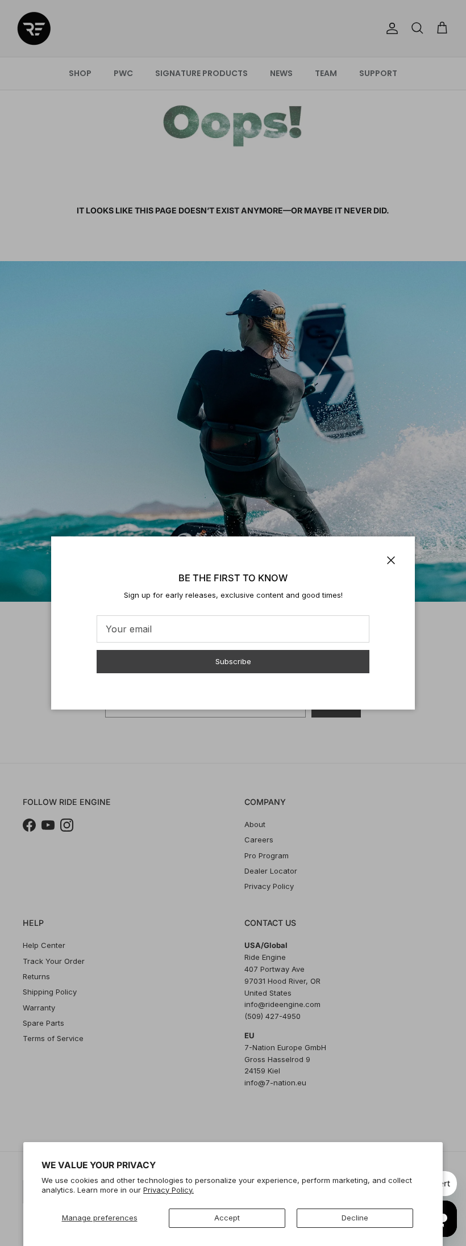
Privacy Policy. (168, 1189)
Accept (227, 1217)
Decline (355, 1217)
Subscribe (233, 661)
